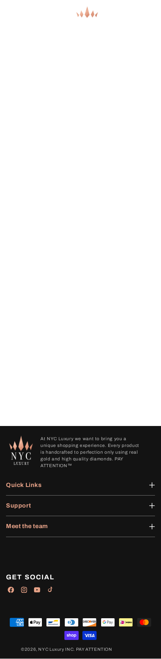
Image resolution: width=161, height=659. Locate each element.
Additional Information (32, 341)
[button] (11, 12)
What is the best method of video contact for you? (70, 282)
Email (9, 218)
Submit (10, 363)
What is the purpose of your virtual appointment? (69, 240)
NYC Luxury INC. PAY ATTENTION (75, 649)
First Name (17, 195)
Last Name (16, 206)
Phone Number (22, 230)
